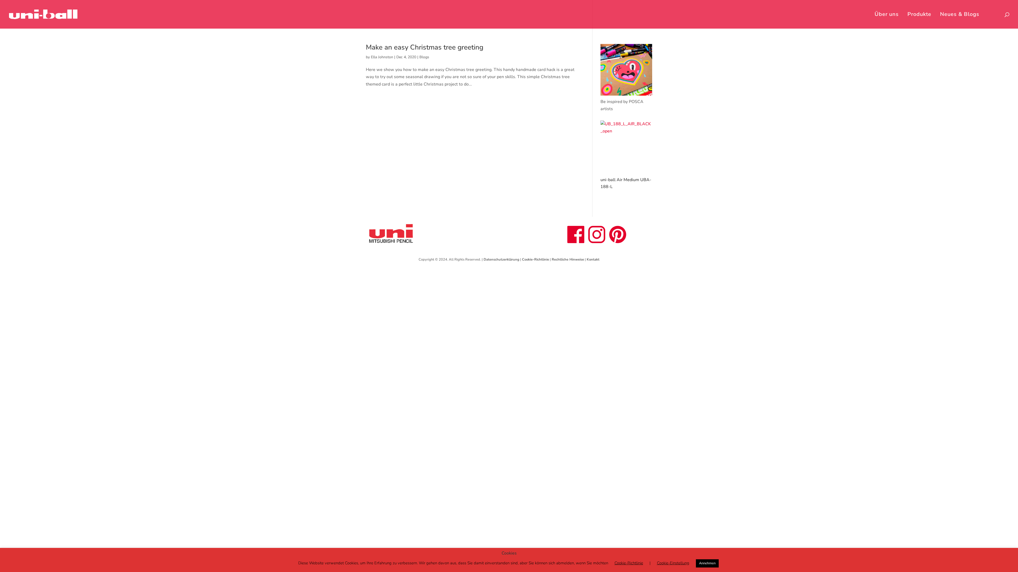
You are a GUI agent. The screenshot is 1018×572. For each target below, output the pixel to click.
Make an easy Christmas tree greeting (424, 47)
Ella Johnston (382, 57)
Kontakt (593, 259)
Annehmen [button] (707, 563)
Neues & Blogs (959, 15)
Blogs (424, 57)
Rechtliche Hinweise (568, 259)
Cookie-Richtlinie (535, 259)
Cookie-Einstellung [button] (673, 563)
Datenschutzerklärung (501, 259)
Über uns (887, 15)
